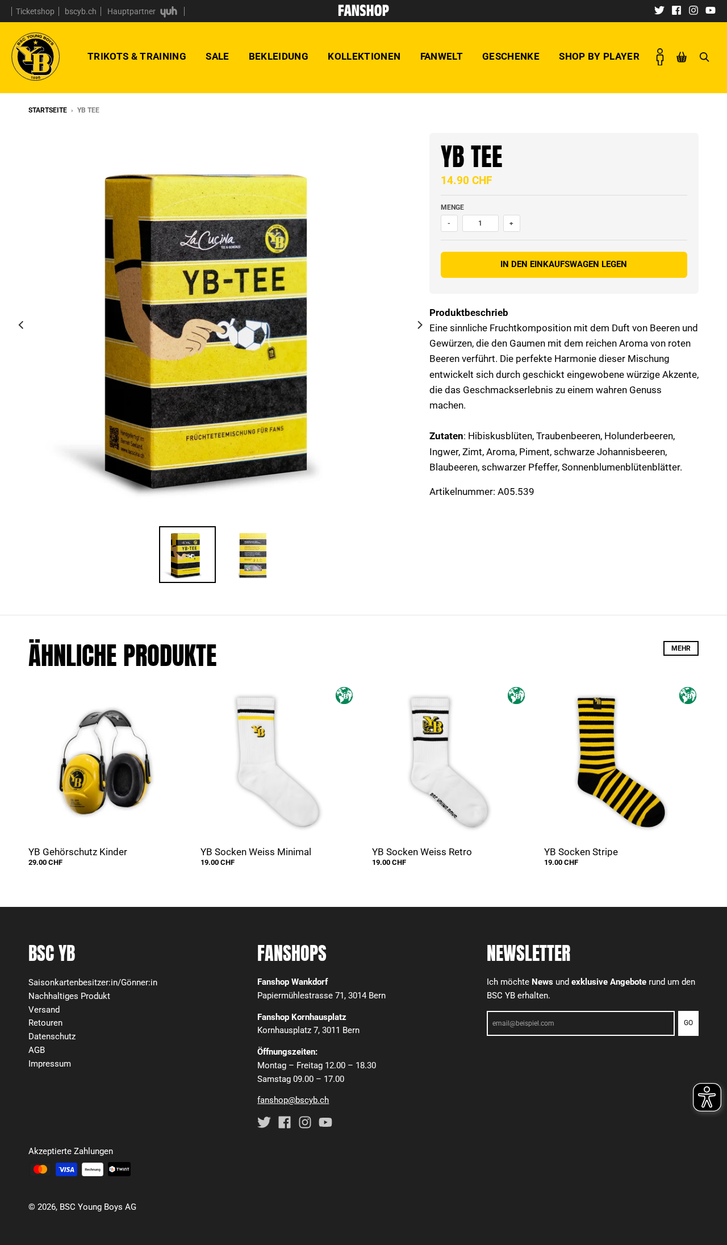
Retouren (45, 1023)
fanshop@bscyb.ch (293, 1100)
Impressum (49, 1064)
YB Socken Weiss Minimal (255, 851)
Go (688, 1023)
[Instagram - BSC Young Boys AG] (693, 10)
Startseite (47, 110)
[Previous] (21, 325)
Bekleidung (278, 56)
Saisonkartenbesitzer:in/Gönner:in (92, 982)
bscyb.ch (81, 11)
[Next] (419, 325)
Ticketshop (35, 11)
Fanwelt (441, 56)
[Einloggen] (660, 56)
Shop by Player (599, 56)
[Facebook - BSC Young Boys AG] (676, 10)
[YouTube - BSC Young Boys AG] (710, 10)
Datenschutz (52, 1036)
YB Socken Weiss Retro (422, 851)
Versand (44, 1010)
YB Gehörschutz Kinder (77, 851)
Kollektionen (364, 56)
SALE (217, 56)
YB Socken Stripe (581, 851)
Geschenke (511, 56)
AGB (36, 1050)
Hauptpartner (132, 11)
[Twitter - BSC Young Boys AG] (659, 10)
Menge (452, 207)
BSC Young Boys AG (98, 1207)
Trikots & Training (136, 56)
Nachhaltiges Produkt (69, 996)
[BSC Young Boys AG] (363, 12)
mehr (681, 648)
